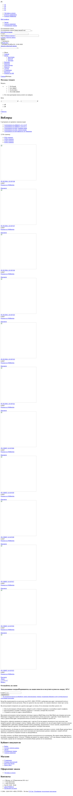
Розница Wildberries (10, 16)
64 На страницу (9, 142)
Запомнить (5, 41)
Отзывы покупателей (10, 762)
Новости (7, 67)
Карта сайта (7, 765)
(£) (5, 10)
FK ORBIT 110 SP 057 (7, 581)
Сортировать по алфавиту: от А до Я (15, 125)
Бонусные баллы (9, 763)
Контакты (7, 72)
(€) (5, 8)
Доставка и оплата (9, 13)
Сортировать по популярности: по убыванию (18, 131)
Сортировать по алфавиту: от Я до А (15, 126)
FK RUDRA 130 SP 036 (8, 270)
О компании (8, 70)
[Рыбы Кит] (4, 42)
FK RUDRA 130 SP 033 (8, 359)
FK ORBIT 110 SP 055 (7, 670)
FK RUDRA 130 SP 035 (8, 315)
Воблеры (7, 62)
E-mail (2, 34)
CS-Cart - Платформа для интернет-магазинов (42, 791)
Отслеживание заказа (7, 30)
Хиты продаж (8, 65)
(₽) (5, 7)
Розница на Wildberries (7, 185)
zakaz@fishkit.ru (9, 787)
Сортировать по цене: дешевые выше (15, 128)
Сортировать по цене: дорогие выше (15, 130)
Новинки (7, 63)
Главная (6, 54)
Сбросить (3, 111)
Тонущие (10, 60)
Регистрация (8, 32)
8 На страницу (8, 137)
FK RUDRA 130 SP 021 (8, 403)
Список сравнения (10, 24)
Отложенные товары (10, 25)
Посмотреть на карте (10, 788)
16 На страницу (9, 139)
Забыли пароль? (10, 35)
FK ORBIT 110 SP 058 (7, 537)
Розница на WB (9, 73)
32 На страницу (9, 140)
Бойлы (6, 55)
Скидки (6, 68)
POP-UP (10, 59)
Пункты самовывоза (10, 14)
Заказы (6, 22)
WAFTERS (11, 57)
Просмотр (4, 188)
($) (5, 5)
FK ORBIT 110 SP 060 (7, 448)
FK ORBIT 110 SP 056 (7, 626)
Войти (3, 32)
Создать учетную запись (8, 37)
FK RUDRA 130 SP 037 (8, 226)
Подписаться (4, 694)
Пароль (3, 35)
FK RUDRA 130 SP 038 (8, 181)
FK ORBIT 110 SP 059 (7, 492)
